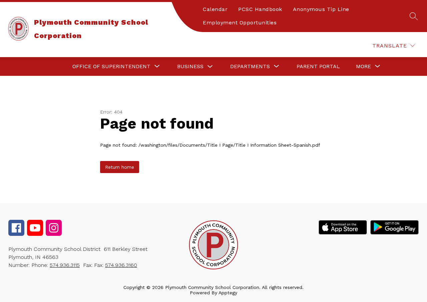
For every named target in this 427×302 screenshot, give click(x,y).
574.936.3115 (65, 265)
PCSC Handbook (260, 9)
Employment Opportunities (240, 22)
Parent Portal (318, 66)
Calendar (215, 9)
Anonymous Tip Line (321, 9)
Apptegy (228, 292)
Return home (119, 167)
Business (190, 66)
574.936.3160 (121, 265)
